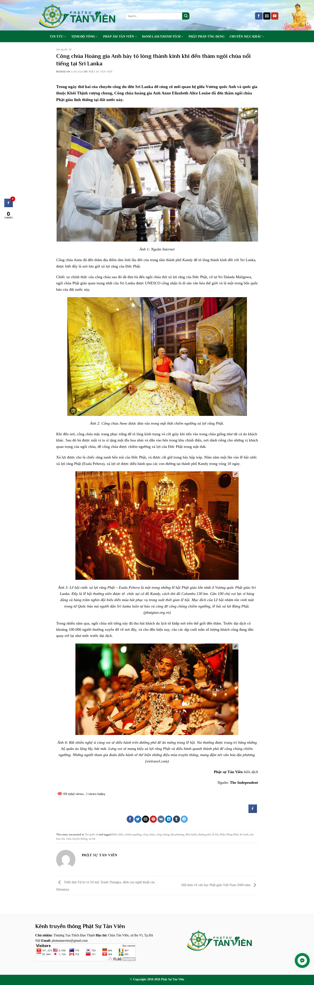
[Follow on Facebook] (258, 16)
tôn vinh (66, 838)
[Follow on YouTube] (274, 16)
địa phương (177, 834)
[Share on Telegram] (184, 819)
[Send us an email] (266, 16)
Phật (222, 834)
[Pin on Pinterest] (153, 819)
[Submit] (185, 16)
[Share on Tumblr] (176, 819)
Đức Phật (199, 277)
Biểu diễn (117, 834)
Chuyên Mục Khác (245, 37)
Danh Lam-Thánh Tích (161, 37)
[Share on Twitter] (137, 819)
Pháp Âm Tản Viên (118, 37)
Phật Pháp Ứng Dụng (206, 36)
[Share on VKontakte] (160, 819)
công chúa (149, 834)
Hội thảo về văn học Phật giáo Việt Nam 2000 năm (216, 885)
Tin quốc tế (64, 49)
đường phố (204, 834)
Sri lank (244, 834)
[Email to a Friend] (145, 819)
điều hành (191, 834)
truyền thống (79, 838)
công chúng (163, 834)
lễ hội (215, 834)
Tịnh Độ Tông (83, 37)
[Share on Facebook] (252, 812)
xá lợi (201, 423)
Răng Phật (232, 834)
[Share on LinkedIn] (168, 819)
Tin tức (56, 37)
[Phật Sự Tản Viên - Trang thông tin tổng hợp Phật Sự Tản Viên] (77, 15)
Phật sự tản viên (101, 71)
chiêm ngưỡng (133, 834)
